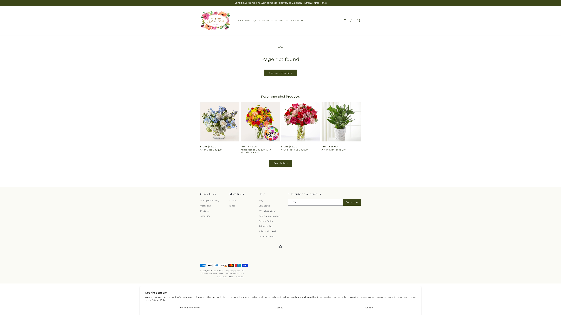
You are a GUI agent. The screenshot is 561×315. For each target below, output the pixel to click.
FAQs (261, 200)
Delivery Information (269, 216)
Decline (369, 307)
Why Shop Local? (267, 211)
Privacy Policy (159, 300)
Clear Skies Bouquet (211, 149)
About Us (205, 216)
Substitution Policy (268, 231)
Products (204, 211)
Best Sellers (280, 163)
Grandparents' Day (209, 200)
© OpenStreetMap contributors (230, 277)
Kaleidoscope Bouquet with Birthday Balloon (256, 151)
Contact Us (264, 205)
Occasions (205, 205)
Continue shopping (280, 73)
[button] (265, 21)
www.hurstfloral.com (235, 274)
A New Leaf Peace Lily (334, 149)
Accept (279, 307)
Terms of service (267, 236)
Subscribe (352, 202)
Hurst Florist (212, 271)
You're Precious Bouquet (294, 149)
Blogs (232, 205)
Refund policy (266, 226)
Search (232, 200)
